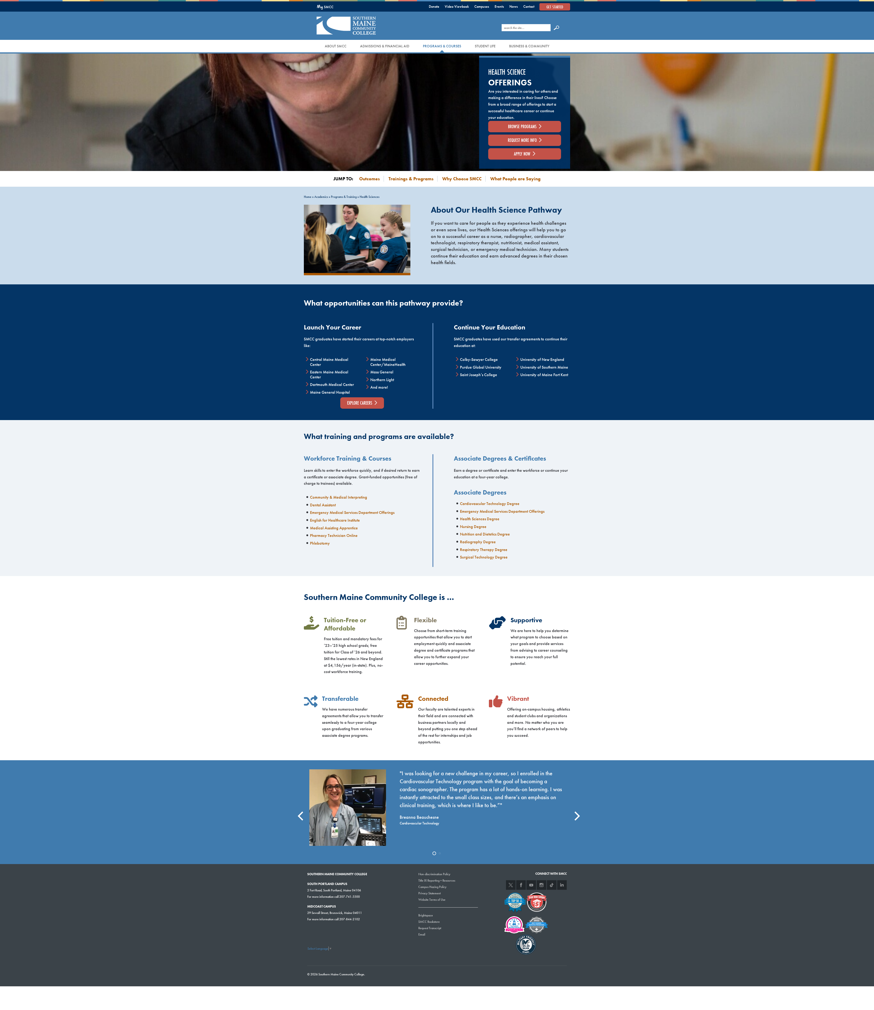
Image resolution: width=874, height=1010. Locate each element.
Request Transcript (429, 928)
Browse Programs (522, 126)
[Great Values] (536, 902)
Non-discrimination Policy (434, 874)
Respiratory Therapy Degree (483, 549)
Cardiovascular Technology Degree (489, 503)
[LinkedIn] (562, 885)
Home (307, 197)
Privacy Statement (429, 893)
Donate (434, 6)
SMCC (325, 7)
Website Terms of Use (431, 900)
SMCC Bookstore (429, 922)
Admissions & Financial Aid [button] (384, 46)
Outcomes (369, 179)
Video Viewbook (457, 6)
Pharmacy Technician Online (334, 535)
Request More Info (522, 140)
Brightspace (425, 915)
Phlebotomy (320, 543)
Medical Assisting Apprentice (334, 528)
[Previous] (299, 812)
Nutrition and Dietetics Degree (485, 534)
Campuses (481, 6)
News (513, 6)
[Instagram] (541, 885)
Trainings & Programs (411, 179)
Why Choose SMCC (462, 179)
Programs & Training (344, 197)
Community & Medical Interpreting (338, 497)
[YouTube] (531, 885)
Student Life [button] (485, 46)
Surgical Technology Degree (484, 557)
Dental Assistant (323, 505)
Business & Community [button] (529, 46)
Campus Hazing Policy (432, 887)
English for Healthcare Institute (335, 520)
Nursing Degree (473, 526)
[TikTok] (551, 885)
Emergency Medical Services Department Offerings (352, 512)
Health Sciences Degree (479, 518)
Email (421, 934)
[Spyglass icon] (556, 27)
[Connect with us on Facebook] (521, 885)
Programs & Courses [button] (442, 46)
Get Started (554, 7)
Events (499, 6)
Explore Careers (359, 403)
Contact (528, 6)
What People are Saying (515, 179)
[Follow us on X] (511, 885)
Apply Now (522, 153)
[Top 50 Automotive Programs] (515, 902)
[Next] (574, 812)
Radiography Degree (478, 541)
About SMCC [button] (335, 46)
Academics (321, 197)
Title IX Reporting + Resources (436, 880)
